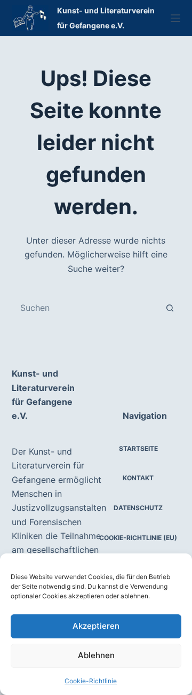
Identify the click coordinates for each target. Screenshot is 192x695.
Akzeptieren (96, 626)
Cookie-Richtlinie (91, 681)
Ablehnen (96, 655)
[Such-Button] (169, 308)
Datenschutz (138, 508)
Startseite (138, 448)
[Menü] (175, 18)
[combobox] (86, 307)
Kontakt (138, 478)
